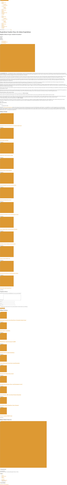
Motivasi (3, 11)
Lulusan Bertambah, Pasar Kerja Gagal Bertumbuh (8, 185)
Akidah (5, 6)
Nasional (5, 4)
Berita (3, 3)
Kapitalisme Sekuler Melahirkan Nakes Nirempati (9, 405)
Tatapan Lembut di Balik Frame (5, 258)
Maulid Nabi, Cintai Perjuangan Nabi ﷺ (6, 155)
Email (1, 303)
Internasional (5, 5)
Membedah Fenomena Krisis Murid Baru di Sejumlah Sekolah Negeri (11, 125)
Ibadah (5, 7)
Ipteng (3, 24)
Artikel (3, 19)
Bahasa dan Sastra (4, 12)
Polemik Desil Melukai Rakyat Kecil (5, 199)
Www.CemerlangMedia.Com (8, 107)
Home (3, 15)
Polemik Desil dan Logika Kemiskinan (6, 170)
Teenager (3, 13)
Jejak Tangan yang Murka (4, 140)
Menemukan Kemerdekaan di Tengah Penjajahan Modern (9, 273)
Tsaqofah (5, 8)
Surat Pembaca (4, 10)
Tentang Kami (4, 2)
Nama (1, 301)
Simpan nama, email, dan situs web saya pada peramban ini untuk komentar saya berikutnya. (14, 306)
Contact (3, 14)
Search (1, 29)
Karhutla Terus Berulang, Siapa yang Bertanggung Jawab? (9, 214)
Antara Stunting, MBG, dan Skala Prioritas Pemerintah (8, 229)
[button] (33, 36)
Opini (2, 9)
